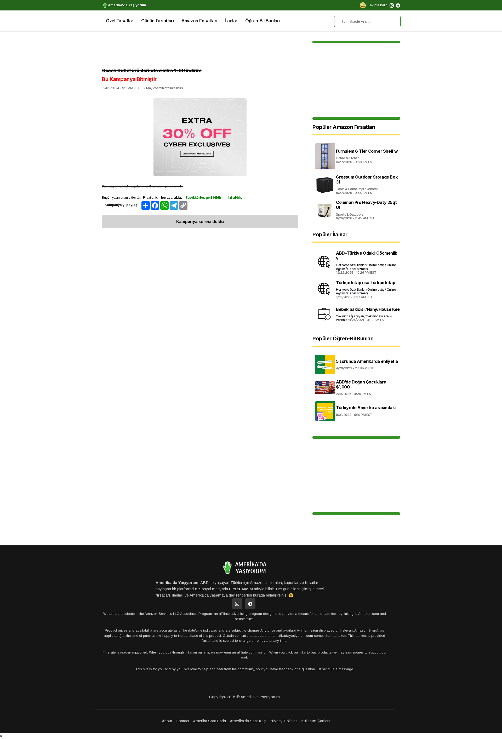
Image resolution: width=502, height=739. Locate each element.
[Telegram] (250, 603)
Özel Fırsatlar (119, 20)
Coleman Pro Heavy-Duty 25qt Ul (366, 205)
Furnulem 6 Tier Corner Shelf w (367, 151)
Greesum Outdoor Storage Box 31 (367, 179)
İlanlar (231, 20)
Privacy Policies (283, 721)
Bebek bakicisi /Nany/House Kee (368, 309)
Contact (182, 721)
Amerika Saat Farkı (209, 721)
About (167, 721)
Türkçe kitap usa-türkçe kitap (365, 282)
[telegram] (398, 5)
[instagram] (392, 5)
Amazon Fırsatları (199, 20)
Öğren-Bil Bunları (262, 20)
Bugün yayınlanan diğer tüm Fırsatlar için (142, 197)
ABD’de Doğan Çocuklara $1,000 (361, 384)
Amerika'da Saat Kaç (248, 721)
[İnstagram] (237, 603)
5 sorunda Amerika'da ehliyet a (367, 361)
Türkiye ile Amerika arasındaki (366, 407)
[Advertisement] (200, 51)
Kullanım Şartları (315, 721)
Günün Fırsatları (157, 20)
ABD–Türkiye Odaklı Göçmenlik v (366, 255)
